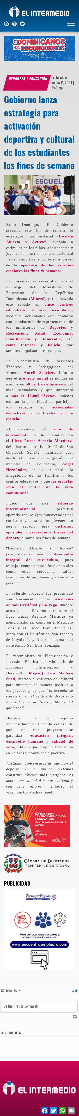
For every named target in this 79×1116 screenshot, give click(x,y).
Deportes (17, 78)
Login (74, 990)
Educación (38, 78)
